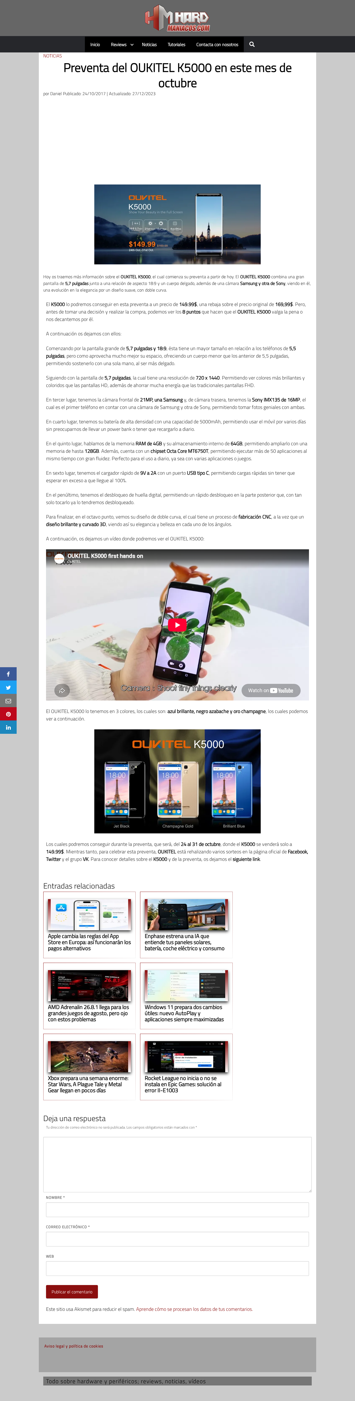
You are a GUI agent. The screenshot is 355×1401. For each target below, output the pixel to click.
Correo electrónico (68, 1227)
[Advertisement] (177, 143)
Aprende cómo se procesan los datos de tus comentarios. (194, 1309)
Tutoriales (176, 44)
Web (50, 1256)
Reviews (118, 44)
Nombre (55, 1197)
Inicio (95, 44)
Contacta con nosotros (217, 44)
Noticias (149, 44)
